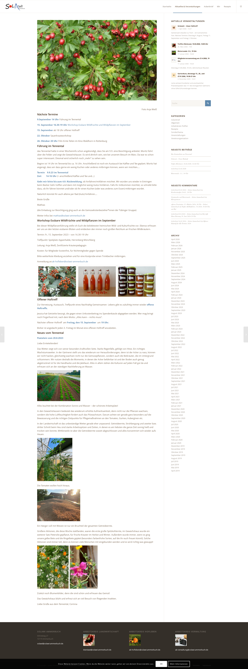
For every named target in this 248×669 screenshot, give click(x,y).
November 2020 (178, 412)
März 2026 (175, 242)
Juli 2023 (174, 316)
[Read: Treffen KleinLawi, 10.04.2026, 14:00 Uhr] (173, 45)
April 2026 (175, 239)
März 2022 (175, 362)
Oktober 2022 (177, 341)
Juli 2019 (174, 461)
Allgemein (175, 123)
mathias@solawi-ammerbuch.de (69, 215)
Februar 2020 (176, 439)
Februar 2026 (176, 245)
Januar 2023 (176, 331)
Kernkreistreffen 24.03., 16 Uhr (181, 192)
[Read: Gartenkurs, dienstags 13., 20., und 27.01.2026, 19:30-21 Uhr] (173, 75)
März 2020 (175, 436)
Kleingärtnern (175, 199)
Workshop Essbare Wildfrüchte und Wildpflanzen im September (99, 124)
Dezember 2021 (177, 372)
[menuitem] (167, 6)
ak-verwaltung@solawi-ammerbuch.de (191, 649)
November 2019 (178, 449)
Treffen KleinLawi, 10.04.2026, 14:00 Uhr (193, 44)
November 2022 (178, 338)
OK (161, 664)
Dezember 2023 (177, 301)
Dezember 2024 (177, 273)
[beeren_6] (57, 281)
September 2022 (178, 344)
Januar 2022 (176, 369)
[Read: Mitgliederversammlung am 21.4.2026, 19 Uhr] (173, 60)
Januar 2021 (176, 406)
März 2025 (175, 264)
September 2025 (178, 257)
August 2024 (176, 282)
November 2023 (178, 304)
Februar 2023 (176, 328)
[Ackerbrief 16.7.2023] (2, 334)
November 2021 (178, 375)
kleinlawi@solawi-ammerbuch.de (97, 649)
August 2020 (176, 421)
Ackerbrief (175, 119)
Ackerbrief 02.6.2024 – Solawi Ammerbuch (185, 214)
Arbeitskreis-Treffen (179, 126)
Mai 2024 (175, 288)
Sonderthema (177, 132)
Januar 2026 (176, 248)
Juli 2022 (174, 350)
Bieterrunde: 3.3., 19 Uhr (187, 51)
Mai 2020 (175, 430)
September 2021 (178, 381)
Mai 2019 (175, 467)
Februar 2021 (176, 403)
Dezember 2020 (177, 409)
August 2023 (176, 313)
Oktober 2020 (177, 415)
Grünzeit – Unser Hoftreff (188, 26)
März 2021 (175, 399)
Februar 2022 (176, 365)
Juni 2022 (175, 353)
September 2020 (178, 418)
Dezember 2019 (177, 446)
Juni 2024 (175, 285)
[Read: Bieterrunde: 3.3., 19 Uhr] (173, 52)
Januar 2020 (176, 443)
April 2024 (175, 291)
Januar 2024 (176, 298)
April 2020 (175, 433)
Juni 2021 (175, 390)
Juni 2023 (175, 319)
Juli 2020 (174, 424)
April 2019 (175, 470)
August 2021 (176, 384)
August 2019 (176, 458)
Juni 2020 (175, 427)
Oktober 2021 (177, 378)
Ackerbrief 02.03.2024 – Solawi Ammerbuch (186, 190)
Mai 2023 (175, 322)
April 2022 (175, 359)
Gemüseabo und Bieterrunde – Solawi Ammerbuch (188, 197)
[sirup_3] (97, 281)
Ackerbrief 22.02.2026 (178, 169)
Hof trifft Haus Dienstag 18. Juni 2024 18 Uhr (189, 215)
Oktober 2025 (177, 254)
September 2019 (178, 455)
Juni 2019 (175, 464)
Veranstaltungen (178, 135)
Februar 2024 (176, 295)
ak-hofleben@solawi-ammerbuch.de (70, 261)
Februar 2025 (176, 267)
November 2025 (178, 251)
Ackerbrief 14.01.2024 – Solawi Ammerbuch (186, 221)
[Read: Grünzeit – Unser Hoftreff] (173, 27)
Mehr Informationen (179, 664)
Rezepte (174, 129)
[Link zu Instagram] (241, 6)
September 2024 (178, 279)
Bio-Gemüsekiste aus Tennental (181, 154)
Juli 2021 (174, 387)
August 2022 (176, 347)
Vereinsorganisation (179, 138)
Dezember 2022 (177, 335)
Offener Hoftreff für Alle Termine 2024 (189, 222)
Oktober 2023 (177, 307)
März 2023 (175, 325)
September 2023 (178, 310)
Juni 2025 (175, 261)
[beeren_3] (137, 281)
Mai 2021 (175, 393)
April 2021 (175, 396)
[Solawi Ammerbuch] (15, 6)
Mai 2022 (175, 356)
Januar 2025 (176, 270)
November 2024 (178, 276)
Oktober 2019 (177, 452)
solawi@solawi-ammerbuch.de (50, 643)
